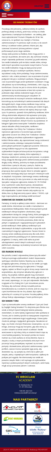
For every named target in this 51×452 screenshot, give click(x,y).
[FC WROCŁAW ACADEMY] (7, 6)
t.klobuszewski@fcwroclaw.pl (25, 393)
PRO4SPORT (43, 449)
